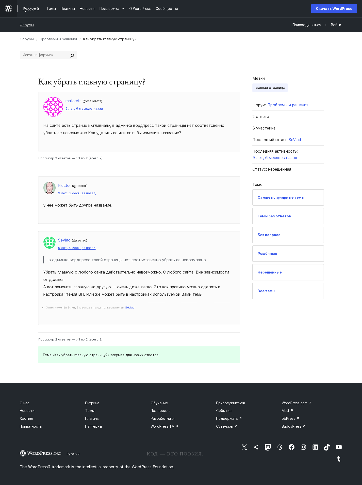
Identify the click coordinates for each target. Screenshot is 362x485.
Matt (287, 410)
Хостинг (26, 418)
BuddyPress (294, 426)
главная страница (270, 87)
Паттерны (93, 426)
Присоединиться (230, 403)
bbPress (290, 418)
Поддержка (160, 410)
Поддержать (229, 418)
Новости (27, 410)
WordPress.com (297, 403)
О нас (24, 403)
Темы (90, 410)
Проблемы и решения (58, 39)
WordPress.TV (164, 426)
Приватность (31, 426)
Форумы (27, 25)
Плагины (92, 418)
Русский (73, 454)
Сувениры (227, 426)
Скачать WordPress (334, 8)
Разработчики (163, 418)
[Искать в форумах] (72, 55)
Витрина (92, 403)
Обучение (159, 403)
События (223, 410)
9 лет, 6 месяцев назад (84, 108)
